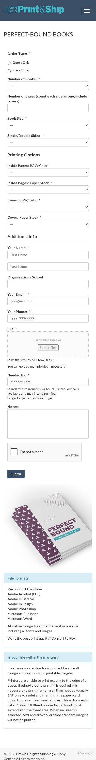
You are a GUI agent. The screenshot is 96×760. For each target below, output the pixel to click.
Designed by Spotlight (85, 753)
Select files (48, 347)
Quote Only (21, 63)
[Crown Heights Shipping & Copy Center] (34, 11)
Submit (16, 474)
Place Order (21, 70)
